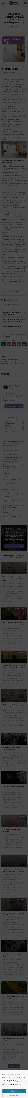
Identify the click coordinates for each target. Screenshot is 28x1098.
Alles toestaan (14, 1091)
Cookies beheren (14, 1095)
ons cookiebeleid (12, 1084)
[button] (25, 1072)
